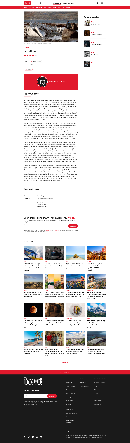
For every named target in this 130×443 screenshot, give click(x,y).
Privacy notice (69, 400)
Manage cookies (70, 426)
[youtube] (41, 437)
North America (97, 397)
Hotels (50, 7)
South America (97, 400)
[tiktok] (29, 437)
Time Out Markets (68, 3)
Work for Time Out (70, 393)
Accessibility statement (71, 413)
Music (59, 7)
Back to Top (66, 372)
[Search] (97, 3)
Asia (95, 390)
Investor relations (70, 386)
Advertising (83, 382)
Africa (95, 386)
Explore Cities (57, 3)
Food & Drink (39, 7)
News (25, 7)
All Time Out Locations (99, 382)
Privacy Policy (56, 230)
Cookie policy (69, 409)
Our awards (69, 390)
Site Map (68, 431)
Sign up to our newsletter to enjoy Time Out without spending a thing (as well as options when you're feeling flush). (49, 221)
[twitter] (37, 437)
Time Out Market (66, 7)
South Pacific (97, 404)
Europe (96, 393)
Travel (45, 7)
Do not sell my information (69, 405)
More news (65, 362)
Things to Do (31, 7)
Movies (54, 7)
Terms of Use (48, 230)
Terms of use (69, 417)
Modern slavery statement (70, 421)
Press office (69, 382)
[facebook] (33, 437)
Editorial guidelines (71, 397)
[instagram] (24, 437)
